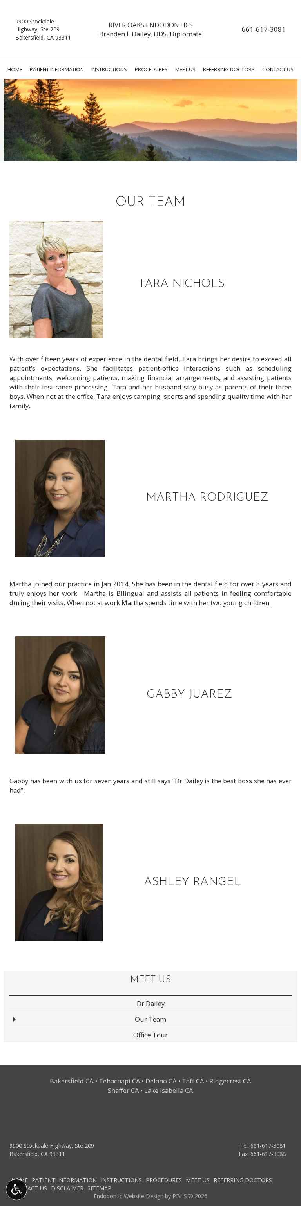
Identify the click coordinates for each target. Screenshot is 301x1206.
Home (14, 69)
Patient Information (57, 69)
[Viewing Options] (16, 1189)
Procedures (151, 69)
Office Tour (150, 1034)
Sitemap (99, 1188)
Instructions (109, 69)
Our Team (150, 1019)
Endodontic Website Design (128, 1196)
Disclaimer (67, 1188)
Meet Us (185, 69)
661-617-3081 (264, 29)
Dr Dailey (151, 1003)
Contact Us (278, 69)
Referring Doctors (229, 69)
